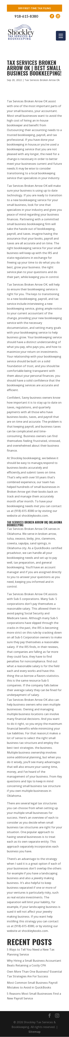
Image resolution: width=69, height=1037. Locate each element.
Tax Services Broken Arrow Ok (42, 80)
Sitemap (34, 1032)
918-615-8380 (26, 16)
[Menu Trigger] (61, 36)
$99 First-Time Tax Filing (34, 8)
